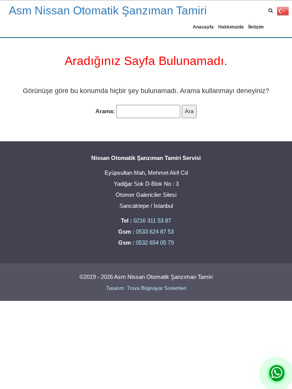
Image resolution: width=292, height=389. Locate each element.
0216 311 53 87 (152, 220)
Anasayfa (203, 27)
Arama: (105, 111)
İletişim (256, 27)
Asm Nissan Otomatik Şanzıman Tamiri (108, 10)
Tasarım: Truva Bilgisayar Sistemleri (146, 288)
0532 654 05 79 (155, 242)
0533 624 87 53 (155, 231)
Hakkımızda (231, 27)
